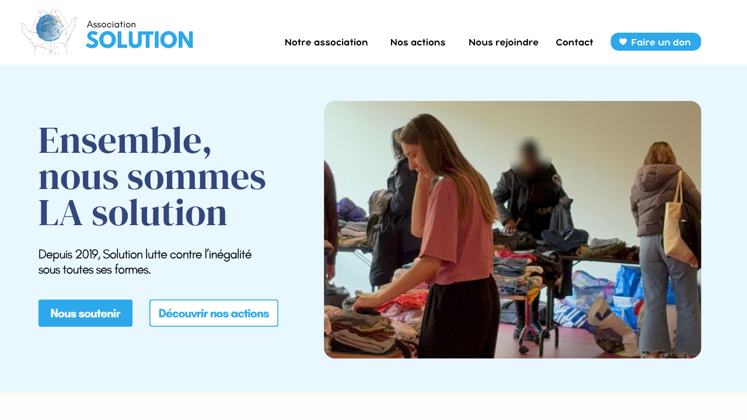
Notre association (326, 42)
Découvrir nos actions (213, 312)
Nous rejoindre (504, 42)
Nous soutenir (85, 313)
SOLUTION (139, 42)
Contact (575, 42)
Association (111, 24)
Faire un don (661, 42)
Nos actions (418, 42)
